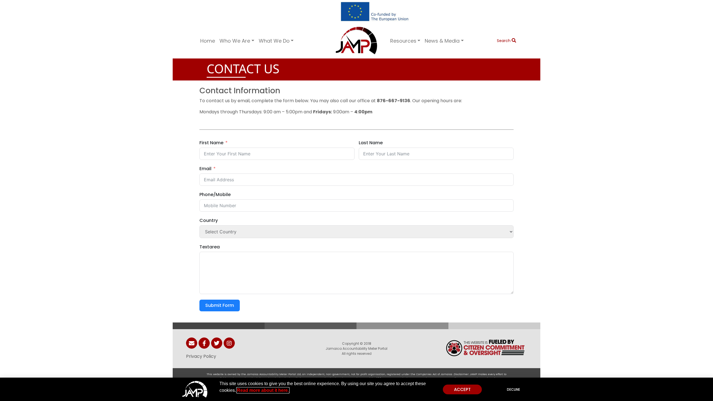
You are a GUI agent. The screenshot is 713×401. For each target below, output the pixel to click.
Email (205, 168)
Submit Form (219, 305)
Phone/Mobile (215, 194)
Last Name (371, 143)
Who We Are (234, 40)
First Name (211, 143)
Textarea (209, 247)
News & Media (442, 40)
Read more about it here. (263, 390)
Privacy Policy (201, 356)
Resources (403, 40)
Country (208, 220)
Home (207, 40)
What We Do (274, 40)
